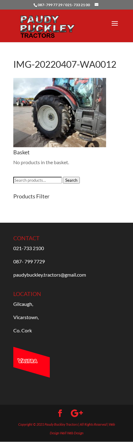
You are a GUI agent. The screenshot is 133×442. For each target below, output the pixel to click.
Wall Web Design (72, 433)
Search (71, 180)
